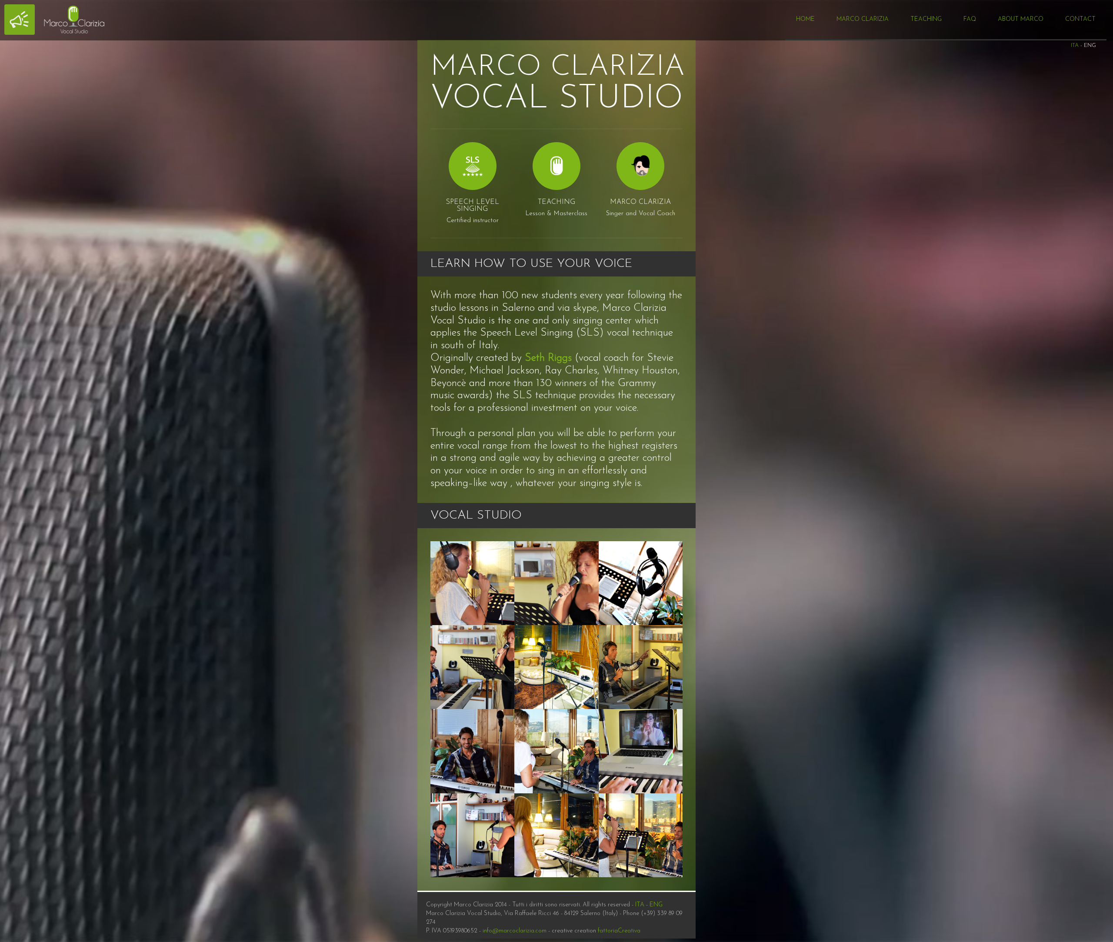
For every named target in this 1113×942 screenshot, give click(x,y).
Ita (1075, 45)
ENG (656, 905)
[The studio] (641, 583)
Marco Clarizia (862, 19)
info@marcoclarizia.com (515, 931)
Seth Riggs (548, 358)
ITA (639, 905)
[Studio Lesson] (472, 583)
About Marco (1020, 19)
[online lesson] (641, 751)
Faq (969, 19)
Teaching (926, 19)
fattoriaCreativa (619, 931)
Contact (1080, 19)
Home (805, 19)
